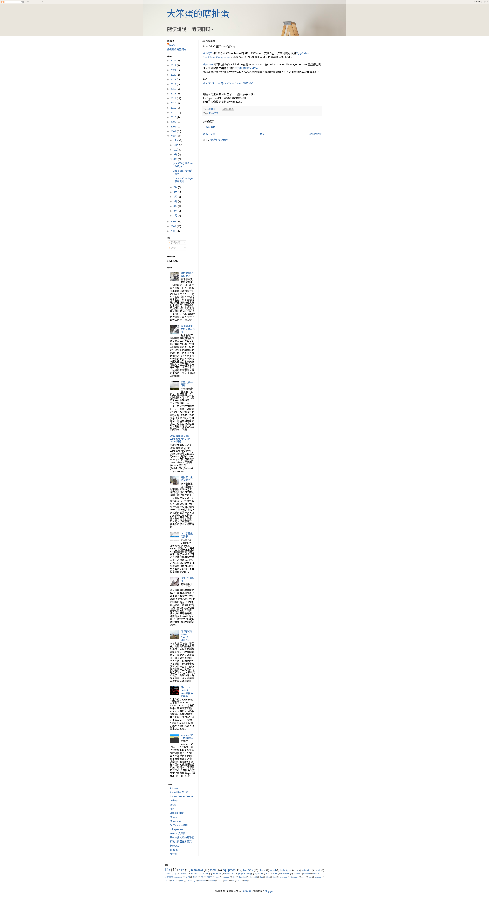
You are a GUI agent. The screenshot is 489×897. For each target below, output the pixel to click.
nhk (310, 877)
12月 (176, 140)
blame (262, 870)
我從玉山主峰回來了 (187, 479)
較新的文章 (209, 134)
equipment (229, 870)
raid (166, 880)
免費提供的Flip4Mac (247, 68)
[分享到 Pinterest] (232, 109)
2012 (174, 107)
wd (245, 880)
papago (318, 877)
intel (274, 877)
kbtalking (283, 877)
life (167, 869)
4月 (175, 201)
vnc (239, 880)
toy (296, 870)
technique (285, 870)
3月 (175, 206)
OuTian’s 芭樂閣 (179, 825)
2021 (174, 70)
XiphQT (207, 53)
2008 (174, 126)
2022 (174, 65)
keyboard (229, 873)
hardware (217, 873)
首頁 (262, 134)
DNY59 (247, 891)
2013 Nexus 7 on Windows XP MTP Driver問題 (180, 438)
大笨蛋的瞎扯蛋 (198, 14)
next (303, 877)
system (258, 873)
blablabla (197, 870)
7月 (175, 187)
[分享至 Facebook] (230, 109)
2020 (174, 74)
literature (294, 877)
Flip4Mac (208, 64)
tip (175, 873)
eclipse (194, 873)
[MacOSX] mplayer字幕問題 (183, 180)
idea (268, 877)
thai (267, 873)
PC (202, 877)
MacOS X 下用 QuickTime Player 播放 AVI (227, 83)
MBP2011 (317, 874)
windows (285, 873)
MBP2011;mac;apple (173, 877)
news (167, 873)
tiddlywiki (202, 880)
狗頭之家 (175, 845)
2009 (174, 122)
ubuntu (212, 880)
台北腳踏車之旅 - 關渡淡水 (188, 329)
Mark (172, 45)
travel (273, 870)
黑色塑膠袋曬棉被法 (187, 274)
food (213, 870)
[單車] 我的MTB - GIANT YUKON (186, 635)
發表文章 (175, 242)
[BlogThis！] (225, 109)
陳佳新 (173, 854)
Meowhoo (175, 821)
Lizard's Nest (177, 812)
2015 (174, 93)
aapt (217, 877)
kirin (172, 808)
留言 (173, 248)
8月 (175, 159)
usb (219, 880)
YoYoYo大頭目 (178, 833)
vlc (233, 880)
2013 (174, 103)
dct (234, 877)
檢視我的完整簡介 (176, 49)
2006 (174, 136)
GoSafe (306, 874)
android (183, 873)
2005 (174, 221)
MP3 (188, 877)
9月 (175, 154)
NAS (195, 877)
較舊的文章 (315, 134)
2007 (174, 131)
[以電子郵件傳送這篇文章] (223, 109)
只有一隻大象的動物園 (182, 837)
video (226, 880)
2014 (174, 98)
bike (181, 870)
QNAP (209, 877)
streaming (191, 880)
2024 (174, 60)
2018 (174, 79)
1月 (175, 215)
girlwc (173, 804)
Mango (174, 817)
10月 (176, 149)
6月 (175, 192)
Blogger (269, 891)
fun (261, 877)
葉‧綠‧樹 (174, 850)
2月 (175, 211)
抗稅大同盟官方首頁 (181, 841)
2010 (174, 117)
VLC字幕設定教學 (187, 535)
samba (174, 880)
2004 (174, 226)
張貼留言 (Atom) (219, 140)
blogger (226, 877)
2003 (174, 231)
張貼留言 (210, 127)
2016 (174, 89)
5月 (175, 196)
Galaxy (174, 800)
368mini (297, 874)
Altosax (174, 788)
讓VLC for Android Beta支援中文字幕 (187, 692)
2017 (174, 84)
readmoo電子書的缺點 (187, 736)
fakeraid (253, 877)
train (275, 873)
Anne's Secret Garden (182, 796)
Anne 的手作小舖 (179, 792)
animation (306, 870)
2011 (173, 112)
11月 (176, 145)
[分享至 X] (227, 109)
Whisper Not (176, 829)
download (243, 877)
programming (244, 873)
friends (205, 873)
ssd (181, 880)
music (318, 870)
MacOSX (213, 113)
